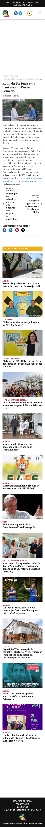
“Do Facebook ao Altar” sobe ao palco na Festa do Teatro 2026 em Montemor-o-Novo (21, 738)
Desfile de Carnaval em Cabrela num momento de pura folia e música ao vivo (22, 405)
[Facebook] (16, 13)
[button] (30, 13)
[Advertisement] (22, 45)
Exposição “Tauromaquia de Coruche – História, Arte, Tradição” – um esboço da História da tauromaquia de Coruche (22, 653)
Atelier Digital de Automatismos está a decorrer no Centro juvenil (21, 285)
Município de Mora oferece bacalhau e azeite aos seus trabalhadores (17, 447)
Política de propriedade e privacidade (22, 810)
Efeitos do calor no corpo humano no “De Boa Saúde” (21, 323)
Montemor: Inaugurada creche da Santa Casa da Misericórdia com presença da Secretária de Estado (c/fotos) (21, 567)
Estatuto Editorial (22, 801)
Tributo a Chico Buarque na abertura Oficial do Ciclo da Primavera (17, 696)
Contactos (22, 807)
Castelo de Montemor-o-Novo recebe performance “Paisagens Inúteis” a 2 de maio (20, 610)
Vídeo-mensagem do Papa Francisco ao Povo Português (18, 526)
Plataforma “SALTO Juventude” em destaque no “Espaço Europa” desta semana (22, 364)
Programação (22, 804)
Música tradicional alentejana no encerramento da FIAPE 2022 (21, 487)
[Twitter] (20, 13)
